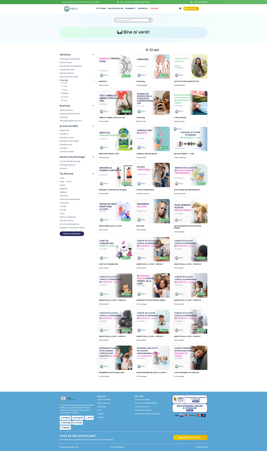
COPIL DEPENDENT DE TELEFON (186, 372)
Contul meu (192, 8)
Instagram (79, 418)
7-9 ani (64, 90)
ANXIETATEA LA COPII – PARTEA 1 (187, 336)
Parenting (140, 81)
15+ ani (64, 100)
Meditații (63, 192)
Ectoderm (64, 148)
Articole (100, 414)
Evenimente (130, 8)
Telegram (66, 428)
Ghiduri (62, 185)
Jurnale (63, 206)
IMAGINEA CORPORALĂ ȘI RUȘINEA (113, 190)
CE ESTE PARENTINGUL (145, 190)
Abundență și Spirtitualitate (71, 66)
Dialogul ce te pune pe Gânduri (72, 227)
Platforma (101, 8)
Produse (154, 8)
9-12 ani (64, 93)
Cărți (99, 410)
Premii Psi (63, 168)
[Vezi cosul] (180, 8)
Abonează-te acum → (190, 437)
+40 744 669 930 (200, 2)
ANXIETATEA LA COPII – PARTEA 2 (149, 336)
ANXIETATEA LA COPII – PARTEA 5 (112, 300)
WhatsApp (67, 423)
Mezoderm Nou (66, 144)
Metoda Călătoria (67, 73)
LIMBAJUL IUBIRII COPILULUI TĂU (112, 117)
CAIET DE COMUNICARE (108, 264)
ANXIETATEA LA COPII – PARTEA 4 (187, 300)
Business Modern (66, 110)
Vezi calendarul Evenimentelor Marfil (135, 2)
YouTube (78, 423)
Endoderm (64, 134)
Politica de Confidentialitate (146, 403)
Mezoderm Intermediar (69, 141)
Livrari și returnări (142, 406)
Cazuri (62, 213)
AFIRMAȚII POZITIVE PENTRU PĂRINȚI (150, 300)
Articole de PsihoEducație (70, 161)
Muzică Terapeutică (68, 217)
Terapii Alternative (67, 69)
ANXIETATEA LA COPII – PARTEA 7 (149, 264)
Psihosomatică (66, 62)
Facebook (66, 418)
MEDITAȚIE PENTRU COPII (109, 154)
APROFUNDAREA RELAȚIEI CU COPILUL (151, 372)
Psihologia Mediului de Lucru (71, 121)
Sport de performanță (69, 76)
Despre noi (142, 8)
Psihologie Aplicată (67, 165)
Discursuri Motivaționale (69, 224)
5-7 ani (64, 86)
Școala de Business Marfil (70, 113)
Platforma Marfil (104, 399)
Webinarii (63, 188)
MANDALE (103, 81)
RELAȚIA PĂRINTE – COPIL (184, 154)
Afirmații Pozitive (66, 220)
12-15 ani (64, 97)
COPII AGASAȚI (180, 117)
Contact (100, 417)
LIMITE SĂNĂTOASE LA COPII (110, 226)
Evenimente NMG (67, 151)
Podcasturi (64, 196)
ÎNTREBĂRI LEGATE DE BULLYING (111, 372)
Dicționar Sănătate (71, 233)
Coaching (63, 117)
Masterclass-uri (115, 8)
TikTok (90, 418)
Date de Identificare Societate (147, 414)
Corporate (101, 406)
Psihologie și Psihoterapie (70, 59)
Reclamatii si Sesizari (143, 410)
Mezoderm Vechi (67, 137)
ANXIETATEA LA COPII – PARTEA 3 (112, 336)
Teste (62, 178)
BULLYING (140, 226)
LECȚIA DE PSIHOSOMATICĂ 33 (186, 81)
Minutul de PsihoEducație (70, 199)
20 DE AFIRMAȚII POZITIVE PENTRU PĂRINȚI (187, 227)
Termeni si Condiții (142, 399)
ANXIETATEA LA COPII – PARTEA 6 (187, 264)
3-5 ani (64, 83)
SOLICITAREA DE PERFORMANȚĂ (187, 190)
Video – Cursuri (66, 181)
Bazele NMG (64, 130)
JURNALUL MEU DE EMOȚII (146, 154)
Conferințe (64, 203)
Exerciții (63, 210)
